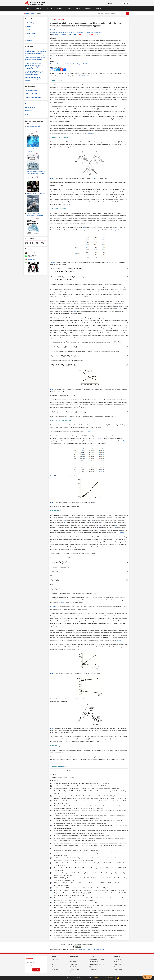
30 (116, 525)
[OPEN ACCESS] (107, 3)
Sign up (69, 978)
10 (95, 178)
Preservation (117, 964)
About (78, 8)
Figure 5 (63, 602)
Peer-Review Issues (75, 967)
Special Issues (74, 972)
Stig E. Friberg (54, 29)
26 (51, 902)
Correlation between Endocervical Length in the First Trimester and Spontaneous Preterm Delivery (35, 57)
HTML (74, 34)
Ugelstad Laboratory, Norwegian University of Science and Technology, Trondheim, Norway (76, 32)
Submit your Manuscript (83, 978)
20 (75, 311)
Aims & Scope (30, 23)
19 (117, 306)
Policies (117, 957)
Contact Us (28, 110)
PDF (70, 34)
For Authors (73, 964)
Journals (49, 8)
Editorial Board (31, 33)
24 (51, 890)
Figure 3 (121, 532)
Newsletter (28, 104)
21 (51, 878)
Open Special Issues (32, 90)
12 (51, 835)
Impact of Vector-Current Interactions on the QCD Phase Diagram (34, 79)
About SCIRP (75, 957)
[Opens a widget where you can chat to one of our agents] (147, 977)
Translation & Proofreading (96, 964)
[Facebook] (31, 243)
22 (51, 883)
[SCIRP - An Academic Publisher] (36, 3)
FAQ (26, 114)
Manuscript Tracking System (96, 959)
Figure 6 (118, 640)
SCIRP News (97, 978)
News (69, 8)
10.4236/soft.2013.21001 (60, 34)
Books (59, 8)
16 (69, 204)
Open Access (118, 959)
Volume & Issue (92, 969)
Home (29, 8)
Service (91, 957)
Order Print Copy (30, 107)
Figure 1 (89, 133)
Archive (28, 30)
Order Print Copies (93, 962)
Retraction (117, 967)
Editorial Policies (74, 962)
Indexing (29, 40)
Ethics (71, 959)
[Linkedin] (37, 243)
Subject (54, 962)
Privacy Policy (118, 969)
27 (51, 905)
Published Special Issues (33, 94)
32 (91, 635)
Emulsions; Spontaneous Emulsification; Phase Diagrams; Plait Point (69, 64)
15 (106, 178)
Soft (51, 19)
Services (88, 8)
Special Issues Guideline (33, 97)
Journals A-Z (55, 959)
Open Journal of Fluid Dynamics (36, 193)
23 (51, 888)
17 (51, 858)
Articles (39, 8)
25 (94, 530)
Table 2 (89, 431)
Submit (98, 8)
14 (51, 843)
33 (87, 739)
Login (126, 3)
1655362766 (31, 259)
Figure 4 (95, 593)
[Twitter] (26, 243)
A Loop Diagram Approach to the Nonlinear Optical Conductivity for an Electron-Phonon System (35, 51)
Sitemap (54, 967)
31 (75, 532)
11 (99, 178)
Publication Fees (31, 37)
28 (51, 910)
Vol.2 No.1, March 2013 (60, 19)
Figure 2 (88, 223)
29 (100, 525)
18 (51, 863)
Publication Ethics (119, 962)
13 (51, 838)
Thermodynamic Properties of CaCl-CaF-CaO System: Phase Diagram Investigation (34, 73)
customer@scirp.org (34, 253)
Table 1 (82, 202)
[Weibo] (42, 243)
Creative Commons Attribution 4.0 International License (90, 949)
